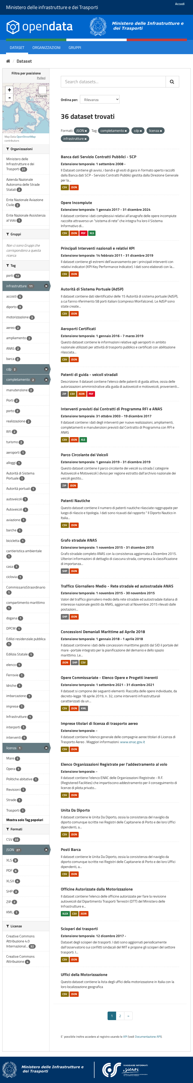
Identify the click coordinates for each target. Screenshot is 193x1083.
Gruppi (75, 47)
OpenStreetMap (26, 137)
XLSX (65, 914)
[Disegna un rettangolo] (42, 90)
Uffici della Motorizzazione (84, 974)
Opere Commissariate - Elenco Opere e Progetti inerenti (109, 677)
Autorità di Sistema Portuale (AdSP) (92, 289)
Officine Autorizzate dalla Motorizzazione (97, 889)
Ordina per (69, 99)
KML (83, 708)
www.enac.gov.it (132, 741)
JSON (74, 187)
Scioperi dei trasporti (79, 929)
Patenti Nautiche (75, 501)
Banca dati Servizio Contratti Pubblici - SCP (98, 157)
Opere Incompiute (76, 203)
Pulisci (41, 77)
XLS (92, 233)
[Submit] (172, 81)
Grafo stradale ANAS (79, 540)
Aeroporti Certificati (78, 329)
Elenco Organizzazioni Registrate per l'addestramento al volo (114, 764)
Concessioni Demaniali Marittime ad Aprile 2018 (103, 632)
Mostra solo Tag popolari (24, 819)
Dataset (17, 47)
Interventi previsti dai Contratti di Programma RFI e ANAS (111, 409)
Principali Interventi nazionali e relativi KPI (98, 248)
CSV (64, 187)
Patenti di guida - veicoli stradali (89, 374)
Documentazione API (148, 1036)
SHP (64, 571)
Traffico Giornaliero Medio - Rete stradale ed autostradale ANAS (117, 586)
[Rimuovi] (86, 131)
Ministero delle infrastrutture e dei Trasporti (52, 7)
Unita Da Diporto (75, 810)
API (125, 1036)
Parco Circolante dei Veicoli (84, 455)
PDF (83, 233)
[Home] (8, 61)
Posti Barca (71, 849)
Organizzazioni (46, 47)
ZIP (64, 394)
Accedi (179, 3)
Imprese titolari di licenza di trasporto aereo (99, 723)
